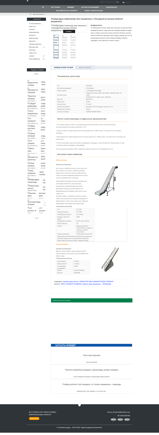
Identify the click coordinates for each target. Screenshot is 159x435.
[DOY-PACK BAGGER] (91, 355)
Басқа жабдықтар (34, 59)
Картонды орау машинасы (33, 48)
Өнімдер (70, 7)
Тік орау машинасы (35, 23)
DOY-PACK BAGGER (91, 362)
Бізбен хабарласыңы (94, 10)
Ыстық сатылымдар (90, 7)
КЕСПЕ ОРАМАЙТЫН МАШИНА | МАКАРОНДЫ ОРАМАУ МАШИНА (92, 376)
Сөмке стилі (32, 53)
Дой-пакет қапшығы (38, 14)
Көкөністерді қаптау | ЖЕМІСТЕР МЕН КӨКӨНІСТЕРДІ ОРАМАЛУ (88, 281)
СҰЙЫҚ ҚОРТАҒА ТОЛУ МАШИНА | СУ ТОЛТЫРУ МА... (92, 391)
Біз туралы (55, 7)
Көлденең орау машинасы (33, 39)
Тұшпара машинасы (35, 44)
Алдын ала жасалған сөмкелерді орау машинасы (34, 31)
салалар (31, 56)
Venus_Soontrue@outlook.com (118, 412)
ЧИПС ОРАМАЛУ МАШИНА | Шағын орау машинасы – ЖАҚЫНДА (86, 284)
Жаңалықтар (111, 7)
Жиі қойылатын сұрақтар (67, 10)
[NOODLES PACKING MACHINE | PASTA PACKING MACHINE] (91, 370)
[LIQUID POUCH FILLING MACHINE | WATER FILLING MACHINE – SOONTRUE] (91, 384)
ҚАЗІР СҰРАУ (34, 418)
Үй (43, 7)
